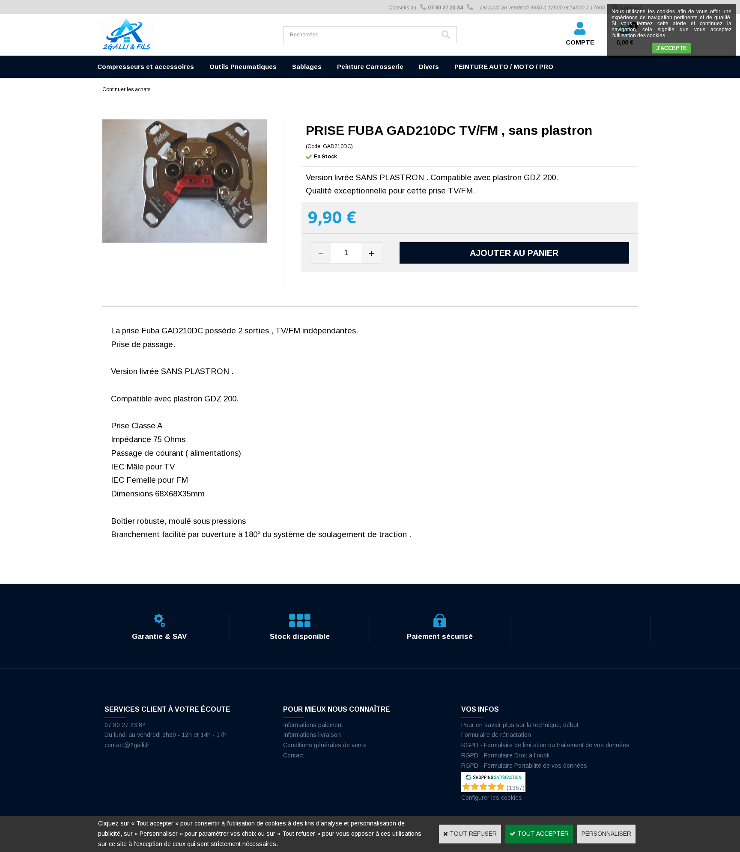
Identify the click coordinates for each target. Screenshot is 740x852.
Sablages (307, 66)
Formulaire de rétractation (496, 734)
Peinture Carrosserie (370, 66)
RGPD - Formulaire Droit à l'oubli (505, 755)
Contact (293, 755)
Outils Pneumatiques (243, 66)
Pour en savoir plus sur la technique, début (520, 724)
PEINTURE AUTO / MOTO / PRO (503, 66)
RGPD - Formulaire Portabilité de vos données (524, 765)
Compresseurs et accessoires (145, 66)
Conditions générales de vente (325, 745)
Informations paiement (313, 724)
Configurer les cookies (491, 797)
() (516, 787)
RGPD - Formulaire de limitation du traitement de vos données (545, 745)
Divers (429, 66)
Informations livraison (312, 734)
